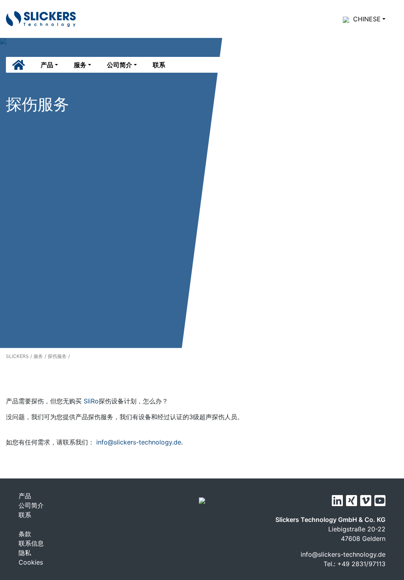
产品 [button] (47, 65)
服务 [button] (80, 65)
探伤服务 (57, 356)
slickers (17, 356)
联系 (159, 65)
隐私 (25, 553)
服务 (38, 356)
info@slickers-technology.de (138, 442)
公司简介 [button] (119, 65)
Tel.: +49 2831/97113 (354, 564)
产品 (25, 496)
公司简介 (31, 505)
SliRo (90, 401)
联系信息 (31, 543)
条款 (25, 534)
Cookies (31, 562)
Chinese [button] (367, 19)
